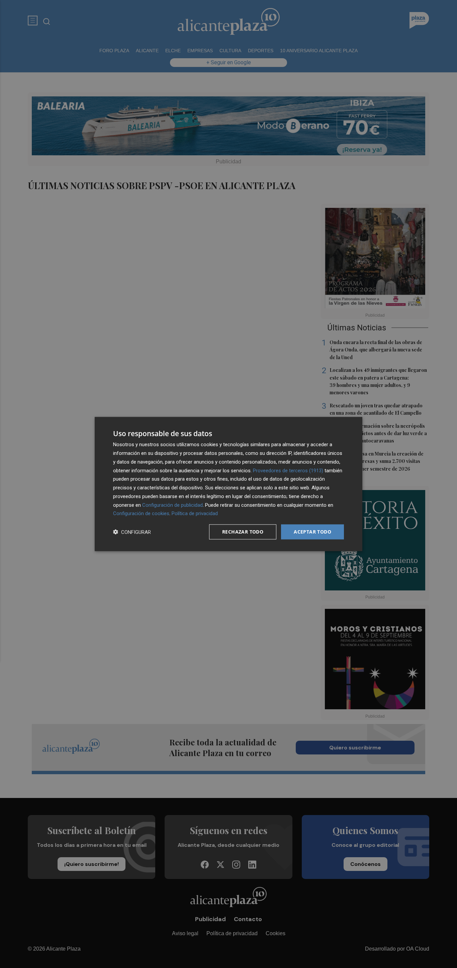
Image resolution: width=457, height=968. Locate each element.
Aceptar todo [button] (312, 532)
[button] (132, 532)
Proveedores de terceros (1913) (288, 470)
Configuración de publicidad (172, 505)
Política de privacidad (195, 513)
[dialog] (228, 484)
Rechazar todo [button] (242, 532)
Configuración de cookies (141, 513)
